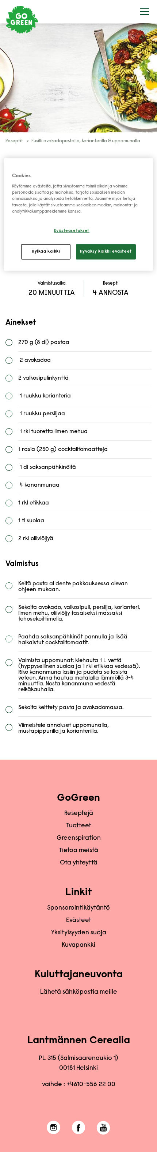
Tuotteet (78, 826)
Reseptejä (78, 813)
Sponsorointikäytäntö (78, 908)
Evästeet (78, 920)
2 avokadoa (34, 360)
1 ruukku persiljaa (41, 414)
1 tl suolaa (32, 521)
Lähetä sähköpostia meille (78, 992)
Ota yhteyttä (78, 863)
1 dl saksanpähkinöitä (47, 467)
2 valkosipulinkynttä (43, 378)
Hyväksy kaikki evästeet (106, 251)
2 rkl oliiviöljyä (35, 539)
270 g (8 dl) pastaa (43, 342)
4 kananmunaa (39, 485)
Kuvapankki (78, 945)
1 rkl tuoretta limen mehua (53, 432)
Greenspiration (79, 838)
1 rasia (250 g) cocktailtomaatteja (63, 449)
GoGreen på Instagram (53, 1128)
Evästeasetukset (72, 231)
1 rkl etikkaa (33, 503)
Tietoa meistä (78, 850)
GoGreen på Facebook (78, 1128)
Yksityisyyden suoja (78, 933)
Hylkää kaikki (46, 251)
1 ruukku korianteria (44, 396)
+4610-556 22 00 (90, 1084)
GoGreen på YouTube (103, 1128)
